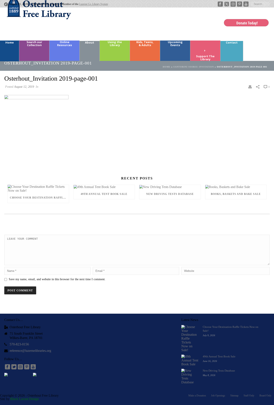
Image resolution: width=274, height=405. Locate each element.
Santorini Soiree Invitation (193, 67)
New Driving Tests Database (170, 194)
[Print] (250, 87)
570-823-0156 (19, 344)
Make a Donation (197, 395)
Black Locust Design (24, 399)
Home (166, 67)
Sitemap (234, 395)
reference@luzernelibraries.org (30, 350)
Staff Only (249, 395)
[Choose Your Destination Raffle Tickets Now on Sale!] (38, 189)
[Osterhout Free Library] (36, 24)
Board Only (265, 395)
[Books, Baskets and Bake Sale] (236, 187)
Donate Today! (247, 23)
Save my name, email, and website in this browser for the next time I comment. (57, 279)
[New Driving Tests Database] (170, 187)
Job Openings (218, 395)
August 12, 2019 (24, 86)
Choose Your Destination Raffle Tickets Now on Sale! (39, 197)
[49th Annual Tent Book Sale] (104, 187)
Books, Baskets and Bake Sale (236, 194)
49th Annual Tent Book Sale (104, 194)
